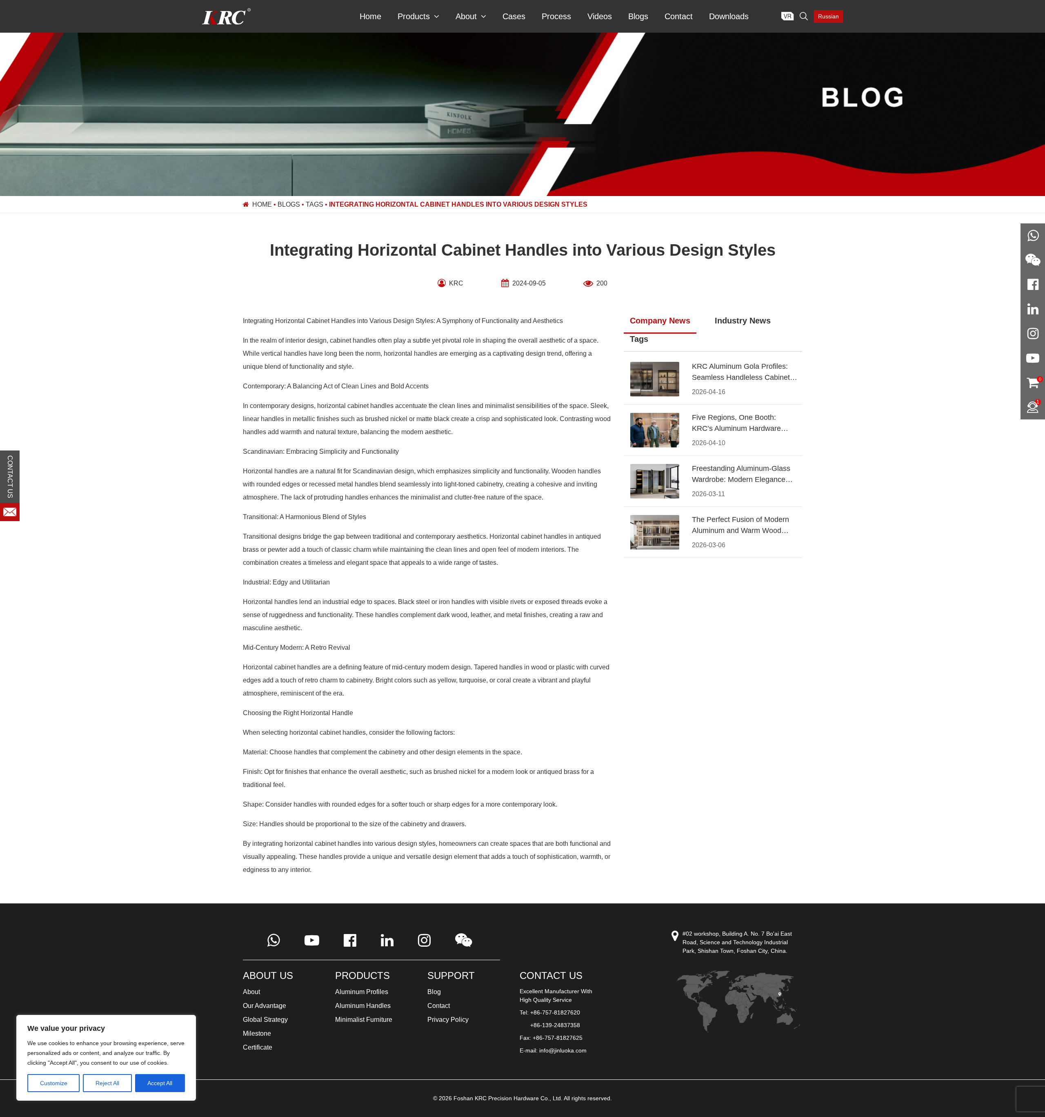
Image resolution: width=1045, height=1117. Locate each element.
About (466, 16)
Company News (660, 320)
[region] (106, 1058)
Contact (679, 16)
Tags (314, 204)
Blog (434, 991)
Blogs (638, 16)
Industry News (743, 320)
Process (556, 16)
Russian (828, 16)
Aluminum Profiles (361, 991)
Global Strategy (265, 1019)
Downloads (729, 16)
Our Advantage (264, 1005)
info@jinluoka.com (563, 1050)
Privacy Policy (448, 1019)
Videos (599, 16)
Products (414, 16)
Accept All (159, 1083)
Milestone (257, 1033)
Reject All (107, 1083)
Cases (513, 16)
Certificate (257, 1047)
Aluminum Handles (363, 1005)
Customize (53, 1083)
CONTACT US (10, 476)
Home (370, 16)
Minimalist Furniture (363, 1019)
